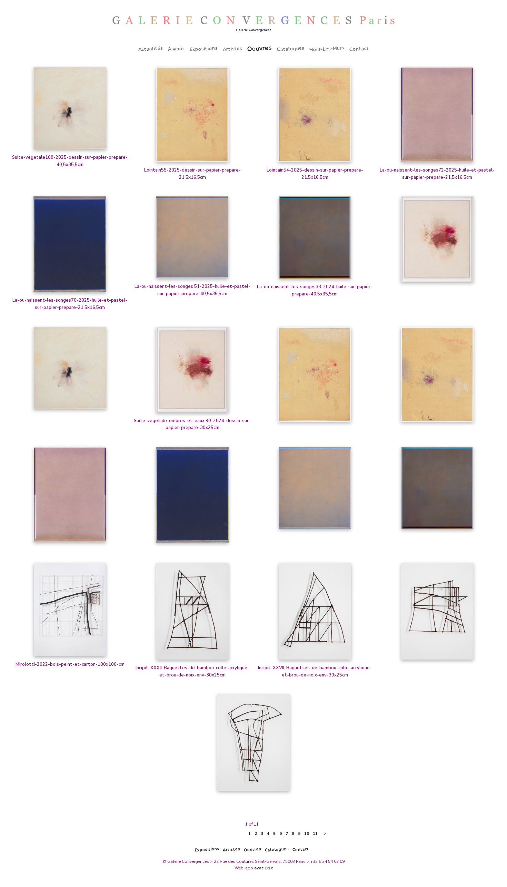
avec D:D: (263, 868)
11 (315, 833)
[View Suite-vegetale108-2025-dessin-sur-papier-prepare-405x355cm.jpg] (70, 110)
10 (306, 833)
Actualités (150, 48)
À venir (176, 48)
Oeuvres (259, 48)
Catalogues (290, 49)
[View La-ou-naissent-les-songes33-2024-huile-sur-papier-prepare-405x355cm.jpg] (315, 239)
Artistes (232, 48)
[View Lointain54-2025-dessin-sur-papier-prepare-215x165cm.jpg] (315, 117)
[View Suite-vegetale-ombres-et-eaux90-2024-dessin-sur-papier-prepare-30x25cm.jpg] (437, 241)
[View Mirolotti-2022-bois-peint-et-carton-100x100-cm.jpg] (70, 612)
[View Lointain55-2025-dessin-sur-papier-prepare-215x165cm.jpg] (192, 117)
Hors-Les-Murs (326, 49)
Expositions (203, 49)
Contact (359, 48)
